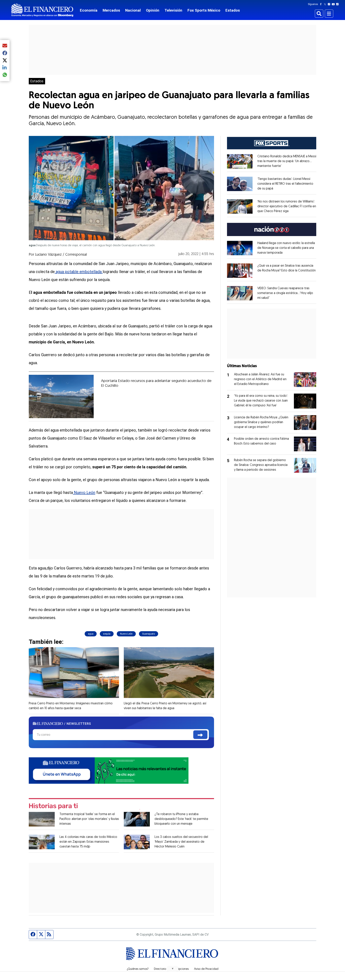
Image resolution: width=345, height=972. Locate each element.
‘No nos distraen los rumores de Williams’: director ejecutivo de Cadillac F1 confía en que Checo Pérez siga (286, 206)
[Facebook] (322, 4)
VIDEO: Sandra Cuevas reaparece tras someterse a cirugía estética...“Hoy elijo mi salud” (285, 293)
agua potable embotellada (79, 271)
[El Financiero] (42, 10)
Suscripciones (180, 969)
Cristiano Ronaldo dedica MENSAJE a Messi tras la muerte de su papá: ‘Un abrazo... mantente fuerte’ (286, 161)
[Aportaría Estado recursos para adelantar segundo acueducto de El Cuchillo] (61, 396)
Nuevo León (84, 492)
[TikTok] (338, 4)
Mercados (111, 10)
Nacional (133, 10)
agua (90, 633)
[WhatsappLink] (108, 770)
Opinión (152, 10)
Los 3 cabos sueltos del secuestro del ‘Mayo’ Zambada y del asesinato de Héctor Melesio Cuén (181, 841)
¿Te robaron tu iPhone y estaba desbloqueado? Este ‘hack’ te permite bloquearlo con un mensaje (181, 819)
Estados (232, 10)
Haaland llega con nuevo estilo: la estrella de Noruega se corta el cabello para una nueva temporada (286, 248)
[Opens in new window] (240, 161)
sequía (106, 633)
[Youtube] (334, 4)
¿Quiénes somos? (138, 969)
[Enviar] (200, 734)
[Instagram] (330, 4)
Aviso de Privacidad (206, 969)
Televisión (173, 10)
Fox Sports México (203, 10)
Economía (88, 10)
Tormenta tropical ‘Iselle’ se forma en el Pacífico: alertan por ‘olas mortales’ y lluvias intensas (89, 819)
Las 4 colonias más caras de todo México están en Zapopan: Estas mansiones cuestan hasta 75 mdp (88, 841)
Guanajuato (148, 633)
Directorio (160, 969)
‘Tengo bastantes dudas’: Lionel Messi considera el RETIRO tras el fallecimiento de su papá (285, 183)
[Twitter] (326, 4)
